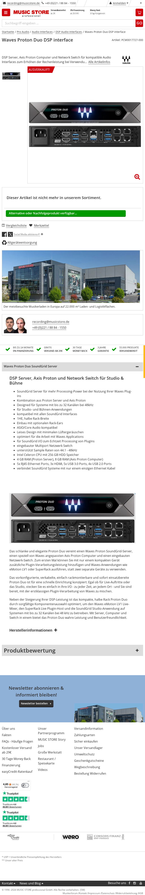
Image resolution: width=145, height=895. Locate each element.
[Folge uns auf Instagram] (135, 883)
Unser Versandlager (88, 748)
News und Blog (30, 883)
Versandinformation (88, 728)
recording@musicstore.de (23, 3)
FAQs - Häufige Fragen (17, 741)
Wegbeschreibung (87, 767)
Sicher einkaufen (86, 741)
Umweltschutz (84, 754)
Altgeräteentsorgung (22, 242)
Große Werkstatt (50, 752)
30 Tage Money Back (16, 759)
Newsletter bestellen (34, 703)
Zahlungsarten (84, 735)
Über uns (8, 728)
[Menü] (28, 782)
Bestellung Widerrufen (90, 773)
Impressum (94, 893)
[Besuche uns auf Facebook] (129, 883)
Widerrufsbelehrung (126, 893)
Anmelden (119, 3)
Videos (43, 770)
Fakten (6, 735)
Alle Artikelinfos (99, 62)
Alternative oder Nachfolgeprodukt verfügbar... (43, 213)
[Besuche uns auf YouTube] (141, 883)
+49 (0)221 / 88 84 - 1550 (49, 328)
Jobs (41, 746)
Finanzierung (11, 765)
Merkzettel (41, 225)
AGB (140, 893)
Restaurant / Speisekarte (47, 761)
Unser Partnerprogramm (51, 730)
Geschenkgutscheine (89, 761)
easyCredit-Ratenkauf (17, 772)
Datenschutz (108, 893)
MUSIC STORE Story (52, 739)
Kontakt (7, 883)
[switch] (25, 785)
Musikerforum (70, 893)
